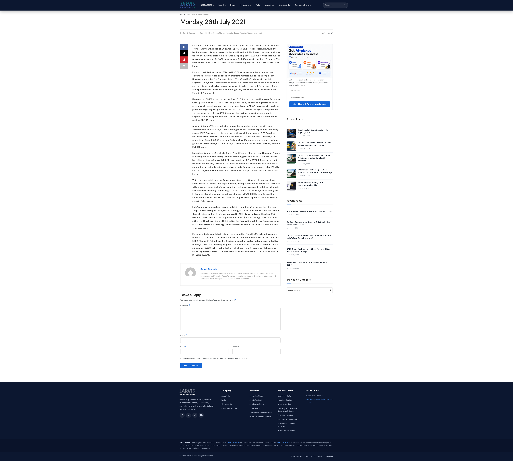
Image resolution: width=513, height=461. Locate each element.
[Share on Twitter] (184, 53)
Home (232, 5)
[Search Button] (345, 5)
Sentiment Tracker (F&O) (261, 412)
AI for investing (284, 404)
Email (183, 346)
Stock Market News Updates (198, 14)
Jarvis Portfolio (256, 396)
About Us (269, 5)
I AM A (221, 5)
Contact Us (284, 5)
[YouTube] (201, 415)
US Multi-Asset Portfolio (260, 416)
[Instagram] (194, 415)
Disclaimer (329, 456)
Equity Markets (284, 396)
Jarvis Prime (255, 408)
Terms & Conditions (313, 456)
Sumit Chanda (189, 33)
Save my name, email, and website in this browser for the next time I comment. (215, 358)
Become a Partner (303, 5)
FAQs (258, 5)
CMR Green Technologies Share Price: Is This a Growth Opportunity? (315, 171)
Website (235, 347)
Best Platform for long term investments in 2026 (310, 183)
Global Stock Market (287, 430)
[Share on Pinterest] (184, 59)
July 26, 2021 (205, 33)
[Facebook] (182, 415)
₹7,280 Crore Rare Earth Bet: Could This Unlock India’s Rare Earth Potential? (314, 158)
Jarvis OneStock (257, 404)
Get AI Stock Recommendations (309, 104)
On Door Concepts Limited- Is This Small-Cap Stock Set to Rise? (314, 144)
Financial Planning (285, 415)
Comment (185, 305)
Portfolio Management (288, 419)
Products (244, 5)
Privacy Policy (296, 456)
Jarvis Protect (256, 400)
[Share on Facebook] (184, 47)
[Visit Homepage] (188, 5)
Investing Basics (285, 400)
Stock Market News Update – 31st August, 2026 (313, 131)
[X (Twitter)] (188, 415)
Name (183, 335)
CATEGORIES (206, 5)
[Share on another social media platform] (184, 66)
